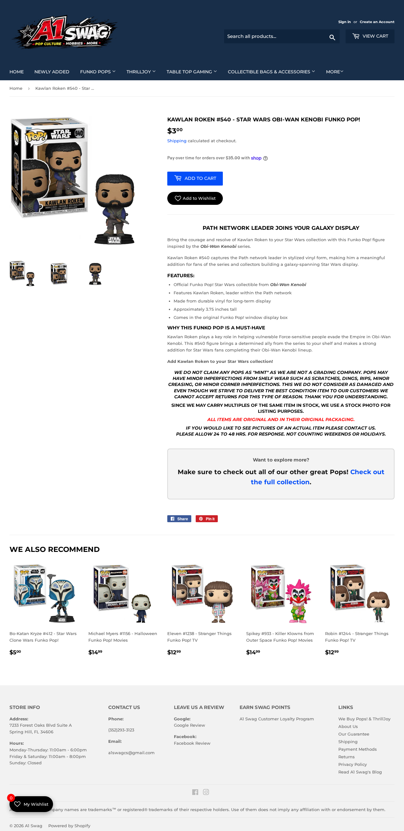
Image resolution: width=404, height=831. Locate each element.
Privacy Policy (352, 764)
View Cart (374, 36)
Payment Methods (357, 749)
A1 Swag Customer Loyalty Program (277, 718)
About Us (348, 726)
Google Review (189, 725)
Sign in (345, 22)
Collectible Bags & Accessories (274, 72)
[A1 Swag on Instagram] (206, 793)
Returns (346, 756)
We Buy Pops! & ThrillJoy (364, 718)
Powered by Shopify (69, 825)
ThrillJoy (144, 72)
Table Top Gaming (194, 72)
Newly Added (54, 72)
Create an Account (377, 22)
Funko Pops (100, 72)
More (333, 72)
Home (18, 72)
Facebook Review (192, 743)
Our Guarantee (353, 733)
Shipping (177, 140)
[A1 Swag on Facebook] (195, 793)
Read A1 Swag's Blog (360, 771)
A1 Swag (33, 825)
